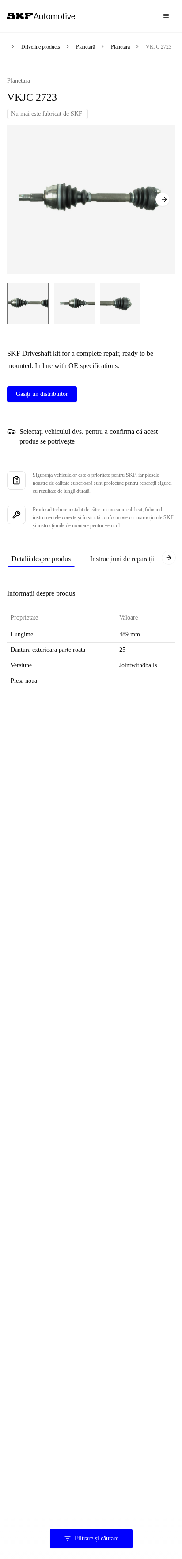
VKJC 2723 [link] (158, 47)
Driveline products (40, 47)
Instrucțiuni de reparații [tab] (122, 559)
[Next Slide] (162, 199)
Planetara (120, 47)
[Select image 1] (28, 303)
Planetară (85, 47)
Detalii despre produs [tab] (41, 559)
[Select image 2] (74, 303)
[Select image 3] (120, 303)
